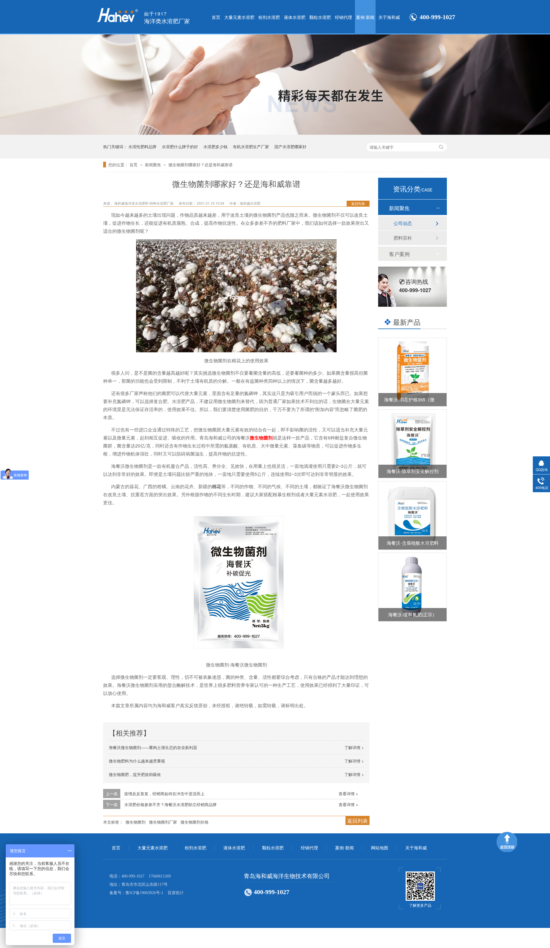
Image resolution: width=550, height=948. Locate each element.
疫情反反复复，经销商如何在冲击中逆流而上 (164, 793)
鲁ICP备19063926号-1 (144, 893)
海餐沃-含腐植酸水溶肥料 (413, 543)
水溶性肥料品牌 (142, 146)
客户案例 (399, 253)
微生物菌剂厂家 (163, 822)
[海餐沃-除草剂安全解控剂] (412, 444)
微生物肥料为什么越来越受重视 (137, 761)
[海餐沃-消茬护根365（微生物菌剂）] (412, 372)
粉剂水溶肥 (269, 17)
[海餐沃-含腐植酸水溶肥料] (412, 515)
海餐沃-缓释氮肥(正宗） (412, 614)
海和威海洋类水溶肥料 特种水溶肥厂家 (144, 203)
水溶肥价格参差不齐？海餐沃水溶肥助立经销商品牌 (170, 804)
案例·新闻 (365, 17)
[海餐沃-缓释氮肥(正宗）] (412, 587)
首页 (216, 17)
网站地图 (379, 848)
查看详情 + (348, 793)
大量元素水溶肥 (239, 17)
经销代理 (343, 17)
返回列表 (358, 203)
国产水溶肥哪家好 (290, 146)
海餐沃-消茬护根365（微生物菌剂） (420, 399)
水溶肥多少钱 (215, 146)
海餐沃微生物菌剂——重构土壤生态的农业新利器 (153, 747)
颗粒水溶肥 (320, 17)
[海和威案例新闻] (275, 133)
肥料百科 (403, 237)
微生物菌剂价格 (194, 822)
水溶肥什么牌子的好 (180, 146)
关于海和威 (389, 17)
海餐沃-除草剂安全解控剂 (413, 471)
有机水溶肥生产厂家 (251, 146)
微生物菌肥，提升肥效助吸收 (135, 774)
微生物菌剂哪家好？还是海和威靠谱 (200, 164)
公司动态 (403, 223)
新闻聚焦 (153, 164)
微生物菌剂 (261, 437)
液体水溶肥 (294, 17)
